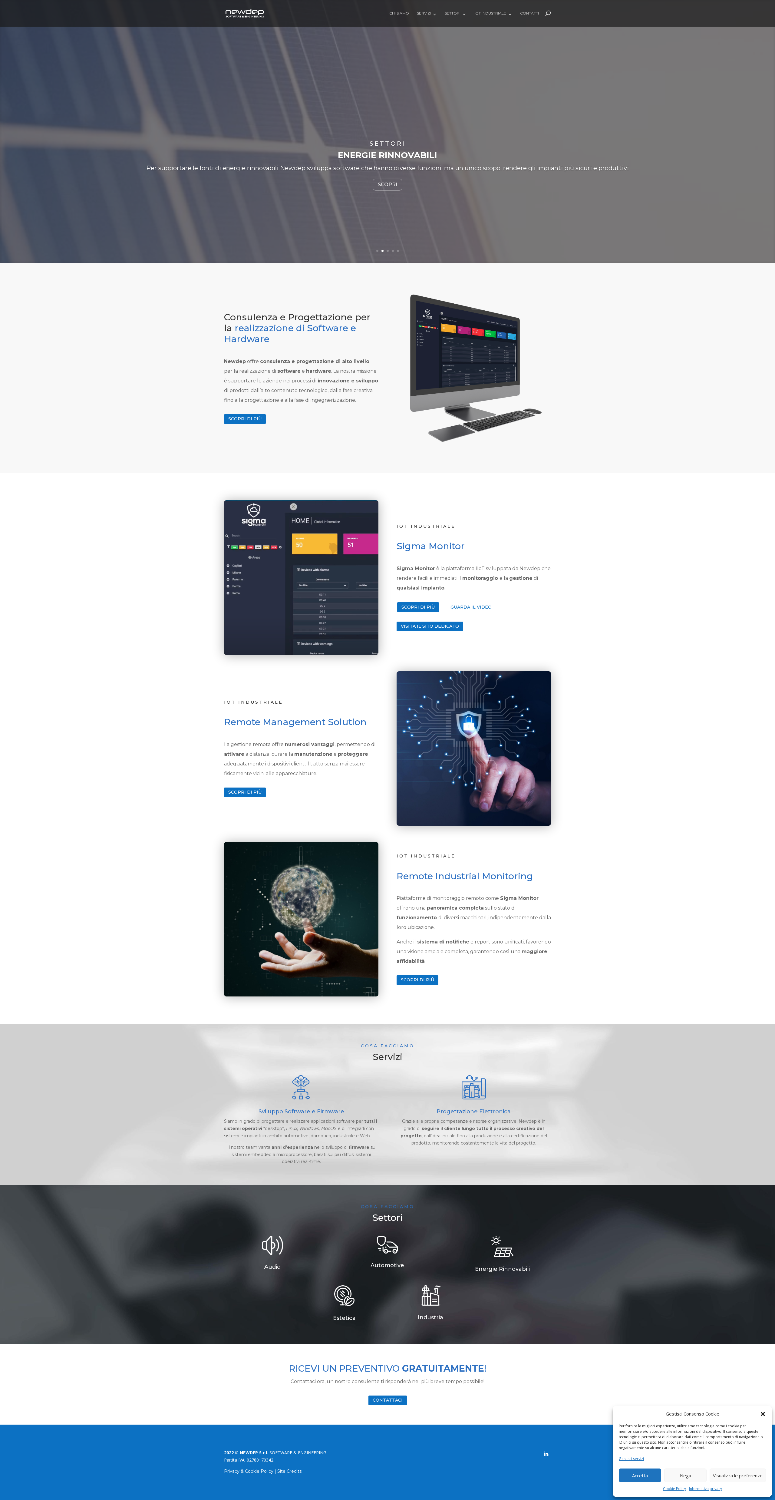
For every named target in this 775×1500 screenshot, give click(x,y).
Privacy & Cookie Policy (248, 1471)
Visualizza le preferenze (738, 1475)
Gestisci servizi (631, 1458)
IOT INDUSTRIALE (490, 13)
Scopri (387, 189)
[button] (763, 1414)
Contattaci (388, 1400)
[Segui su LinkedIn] (546, 1454)
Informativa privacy (705, 1488)
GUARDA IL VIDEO (471, 607)
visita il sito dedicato (430, 626)
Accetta (640, 1475)
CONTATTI (529, 13)
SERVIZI (424, 13)
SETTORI (452, 13)
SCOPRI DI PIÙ (418, 607)
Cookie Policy (674, 1488)
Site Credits (289, 1471)
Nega (685, 1475)
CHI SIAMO (399, 13)
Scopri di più (245, 418)
